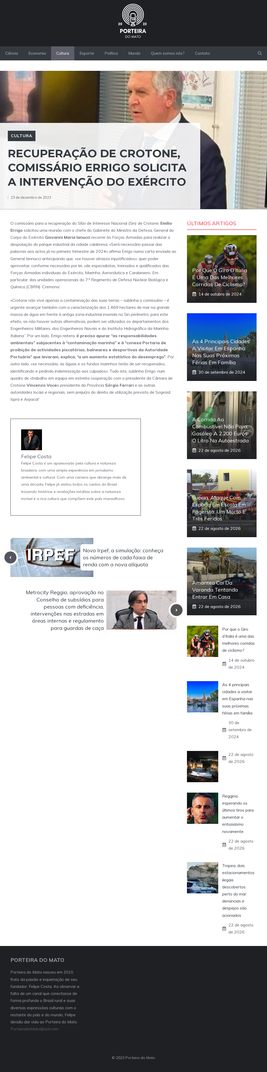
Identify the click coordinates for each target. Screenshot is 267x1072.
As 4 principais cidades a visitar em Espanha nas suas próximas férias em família (237, 699)
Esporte (87, 53)
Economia (37, 53)
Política (111, 53)
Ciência (11, 53)
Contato (202, 53)
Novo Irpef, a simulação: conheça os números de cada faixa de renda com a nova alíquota (123, 557)
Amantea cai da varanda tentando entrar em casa (215, 589)
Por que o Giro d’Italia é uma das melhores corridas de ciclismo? (219, 277)
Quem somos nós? (168, 53)
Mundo (134, 53)
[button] (260, 53)
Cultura (62, 53)
